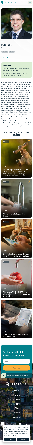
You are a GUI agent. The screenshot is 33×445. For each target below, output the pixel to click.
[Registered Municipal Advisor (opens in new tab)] (11, 424)
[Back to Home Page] (16, 384)
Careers (16, 412)
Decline (23, 439)
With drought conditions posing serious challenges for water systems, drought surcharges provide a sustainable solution (15, 173)
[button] (30, 2)
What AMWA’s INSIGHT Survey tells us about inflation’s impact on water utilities (16, 294)
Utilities (12, 51)
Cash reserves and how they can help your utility (15, 335)
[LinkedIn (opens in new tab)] (7, 57)
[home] (8, 2)
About (16, 390)
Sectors (16, 394)
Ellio (17, 408)
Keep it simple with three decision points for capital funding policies (16, 255)
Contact (17, 416)
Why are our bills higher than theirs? (14, 215)
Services (16, 399)
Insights (16, 403)
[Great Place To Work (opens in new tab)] (2, 424)
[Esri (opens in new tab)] (25, 424)
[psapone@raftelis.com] (3, 57)
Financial (4, 51)
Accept (10, 439)
